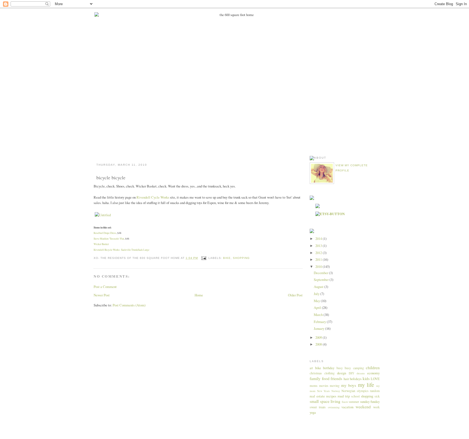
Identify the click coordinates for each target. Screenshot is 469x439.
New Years (323, 391)
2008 (319, 344)
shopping (241, 257)
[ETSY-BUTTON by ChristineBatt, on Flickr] (330, 213)
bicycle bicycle (110, 177)
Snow (345, 402)
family (315, 378)
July (317, 293)
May (317, 300)
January (319, 328)
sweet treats (318, 407)
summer (354, 402)
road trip (344, 396)
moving (335, 386)
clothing (329, 373)
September (321, 279)
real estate (317, 396)
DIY (351, 373)
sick (377, 396)
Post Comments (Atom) (129, 305)
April (318, 307)
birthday (328, 367)
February (320, 321)
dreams (361, 373)
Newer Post (102, 295)
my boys (348, 385)
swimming (334, 407)
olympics (363, 391)
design (341, 373)
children (373, 367)
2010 (319, 266)
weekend (363, 406)
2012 (319, 252)
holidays (356, 378)
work (376, 407)
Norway (335, 391)
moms (314, 386)
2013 (319, 245)
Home (199, 295)
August (319, 286)
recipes (331, 396)
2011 (319, 259)
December (321, 272)
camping (358, 368)
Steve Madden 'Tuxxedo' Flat (109, 238)
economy (373, 373)
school (355, 396)
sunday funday (370, 401)
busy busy (344, 368)
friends (336, 378)
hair (346, 378)
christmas (316, 373)
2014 (319, 238)
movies (323, 386)
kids (366, 378)
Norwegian (348, 391)
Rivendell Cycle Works (153, 197)
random (375, 391)
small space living (325, 401)
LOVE (375, 378)
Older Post (295, 295)
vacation (347, 406)
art (311, 368)
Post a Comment (105, 286)
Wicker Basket (101, 244)
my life (366, 384)
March (319, 314)
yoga (313, 412)
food (325, 378)
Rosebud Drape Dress (105, 233)
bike (227, 257)
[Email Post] (203, 257)
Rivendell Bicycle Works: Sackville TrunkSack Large (121, 250)
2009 (319, 337)
